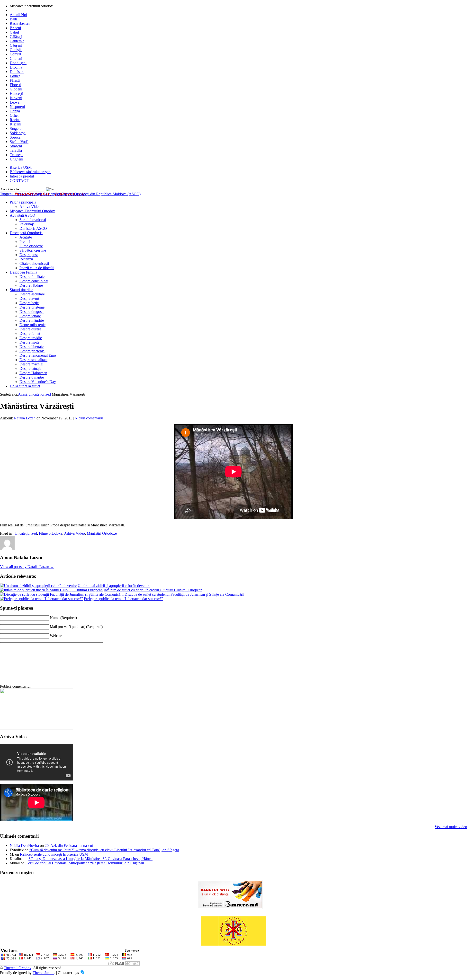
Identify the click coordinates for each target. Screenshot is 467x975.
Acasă (22, 394)
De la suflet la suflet (25, 386)
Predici (24, 241)
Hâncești (16, 93)
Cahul (14, 32)
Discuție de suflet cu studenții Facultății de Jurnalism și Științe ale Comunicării (184, 594)
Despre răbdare (31, 285)
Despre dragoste (31, 312)
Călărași (16, 37)
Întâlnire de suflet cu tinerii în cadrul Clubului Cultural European (153, 590)
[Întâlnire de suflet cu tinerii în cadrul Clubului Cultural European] (51, 590)
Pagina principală (23, 202)
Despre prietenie (32, 307)
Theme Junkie (43, 973)
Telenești (16, 155)
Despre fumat (29, 333)
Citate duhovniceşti (34, 263)
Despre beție (29, 303)
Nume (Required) (63, 618)
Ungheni (16, 159)
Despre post (28, 255)
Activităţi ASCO (22, 215)
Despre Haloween (33, 373)
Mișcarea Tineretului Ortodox (32, 211)
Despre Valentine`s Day (37, 382)
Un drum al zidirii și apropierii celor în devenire (114, 586)
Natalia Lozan (25, 418)
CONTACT (19, 180)
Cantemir (17, 41)
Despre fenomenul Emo (37, 355)
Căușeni (16, 45)
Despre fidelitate (32, 277)
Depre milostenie (32, 325)
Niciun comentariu (89, 418)
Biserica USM (21, 167)
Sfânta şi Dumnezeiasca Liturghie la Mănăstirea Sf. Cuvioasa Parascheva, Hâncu (90, 859)
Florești (15, 85)
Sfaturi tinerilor (21, 290)
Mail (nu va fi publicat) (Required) (76, 627)
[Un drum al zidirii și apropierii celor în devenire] (38, 586)
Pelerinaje (27, 224)
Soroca (15, 137)
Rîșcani (15, 124)
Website (56, 636)
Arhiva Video (29, 206)
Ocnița (15, 111)
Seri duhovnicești (32, 220)
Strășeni (16, 146)
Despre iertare (30, 316)
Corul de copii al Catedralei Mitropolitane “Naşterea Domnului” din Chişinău (85, 863)
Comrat (15, 54)
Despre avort (29, 298)
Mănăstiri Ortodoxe (102, 533)
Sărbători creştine (32, 250)
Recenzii (26, 259)
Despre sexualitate (33, 360)
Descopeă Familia (23, 272)
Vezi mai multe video (451, 827)
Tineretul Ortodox (70, 194)
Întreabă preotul (22, 176)
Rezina (15, 120)
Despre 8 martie (31, 377)
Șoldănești (18, 133)
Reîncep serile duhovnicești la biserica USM (54, 854)
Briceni (15, 28)
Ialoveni (16, 98)
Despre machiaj (31, 364)
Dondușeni (18, 63)
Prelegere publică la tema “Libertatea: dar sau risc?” (123, 599)
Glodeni (16, 89)
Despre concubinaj (33, 281)
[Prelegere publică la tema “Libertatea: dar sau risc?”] (41, 599)
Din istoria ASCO (33, 228)
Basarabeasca (20, 23)
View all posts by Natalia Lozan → (27, 567)
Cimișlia (16, 50)
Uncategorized (39, 394)
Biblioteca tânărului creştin (30, 172)
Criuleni (16, 58)
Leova (14, 102)
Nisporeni (17, 107)
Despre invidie (30, 338)
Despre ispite (29, 342)
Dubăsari (17, 72)
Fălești (15, 80)
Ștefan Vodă (19, 142)
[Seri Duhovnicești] (36, 728)
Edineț (15, 76)
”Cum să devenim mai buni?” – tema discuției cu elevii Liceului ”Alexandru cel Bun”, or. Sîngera (104, 850)
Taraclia (16, 150)
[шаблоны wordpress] (82, 973)
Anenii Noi (18, 15)
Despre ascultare (32, 294)
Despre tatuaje (30, 368)
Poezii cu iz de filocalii (36, 268)
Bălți (13, 19)
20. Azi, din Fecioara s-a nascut (69, 845)
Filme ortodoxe (31, 246)
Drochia (16, 67)
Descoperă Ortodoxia (26, 233)
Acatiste (25, 237)
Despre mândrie (31, 320)
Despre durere (30, 329)
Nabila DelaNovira (24, 845)
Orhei (14, 115)
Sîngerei (16, 128)
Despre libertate (31, 347)
